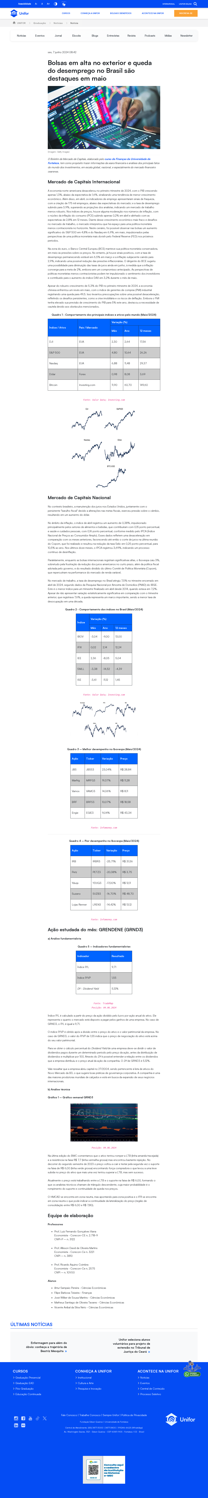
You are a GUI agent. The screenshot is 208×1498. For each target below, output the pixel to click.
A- (36, 3)
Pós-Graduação (24, 1388)
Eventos (145, 1383)
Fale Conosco (69, 1415)
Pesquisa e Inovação (89, 1388)
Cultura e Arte (86, 1383)
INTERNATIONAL (168, 4)
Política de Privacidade (134, 1415)
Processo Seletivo (150, 1394)
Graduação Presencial (27, 1377)
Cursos (66, 13)
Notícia (74, 23)
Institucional (84, 1377)
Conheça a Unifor (90, 13)
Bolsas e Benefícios (120, 13)
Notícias (58, 23)
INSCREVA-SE (185, 13)
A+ (48, 3)
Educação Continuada (28, 1394)
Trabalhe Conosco (90, 1415)
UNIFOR (21, 23)
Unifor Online (185, 4)
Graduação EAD (24, 1383)
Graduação (39, 23)
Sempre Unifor (111, 1415)
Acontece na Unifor (153, 13)
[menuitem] (21, 35)
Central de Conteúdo (152, 1388)
